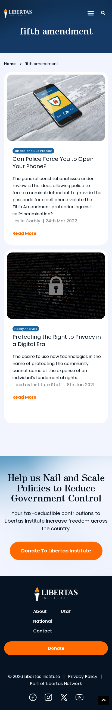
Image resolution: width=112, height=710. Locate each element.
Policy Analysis (25, 329)
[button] (91, 13)
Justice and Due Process (33, 151)
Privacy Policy (82, 676)
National (42, 621)
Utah (66, 611)
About (40, 611)
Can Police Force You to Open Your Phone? (53, 162)
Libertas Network (64, 683)
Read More (24, 233)
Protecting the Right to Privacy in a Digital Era (57, 340)
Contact (42, 631)
